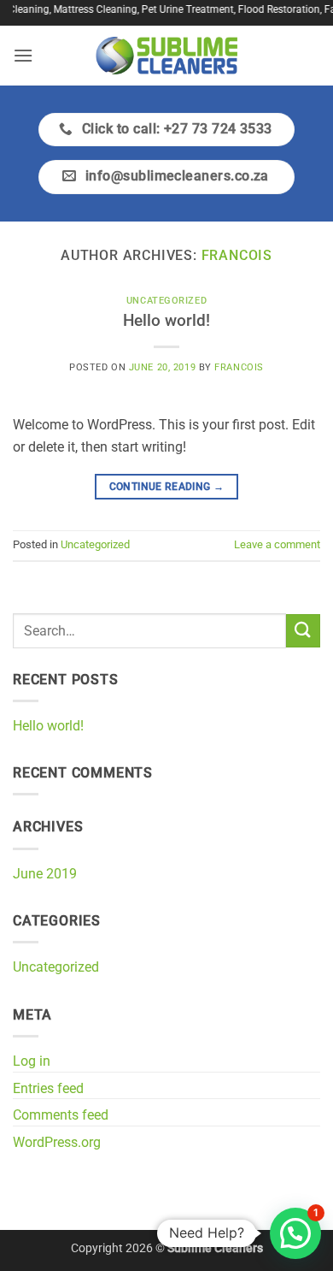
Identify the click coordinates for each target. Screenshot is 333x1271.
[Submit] (303, 630)
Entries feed (48, 1088)
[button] (23, 55)
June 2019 (45, 874)
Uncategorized (166, 300)
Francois (237, 255)
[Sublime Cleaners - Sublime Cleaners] (167, 56)
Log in (31, 1061)
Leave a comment (277, 544)
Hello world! (166, 320)
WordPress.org (57, 1142)
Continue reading (167, 487)
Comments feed (60, 1115)
